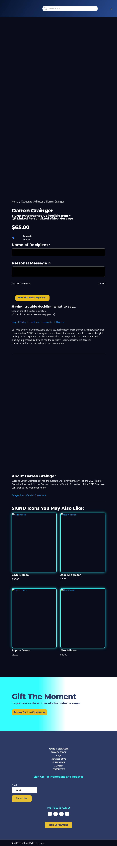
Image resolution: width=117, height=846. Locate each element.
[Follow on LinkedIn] (67, 814)
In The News (58, 762)
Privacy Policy (58, 752)
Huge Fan (60, 322)
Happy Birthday (19, 322)
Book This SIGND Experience (32, 298)
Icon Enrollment (58, 825)
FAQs (58, 755)
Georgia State (18, 495)
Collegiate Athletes (32, 202)
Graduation (48, 322)
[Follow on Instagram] (61, 814)
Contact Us (58, 769)
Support (58, 766)
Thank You (34, 322)
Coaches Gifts (58, 759)
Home (15, 202)
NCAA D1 (29, 495)
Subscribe (21, 798)
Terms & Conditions (58, 749)
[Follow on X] (55, 814)
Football (27, 236)
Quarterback (40, 495)
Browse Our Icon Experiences (29, 712)
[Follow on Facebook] (50, 814)
